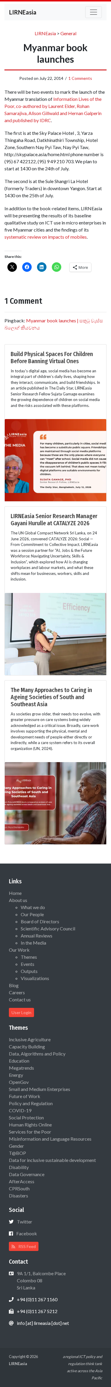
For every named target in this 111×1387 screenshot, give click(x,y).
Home (15, 893)
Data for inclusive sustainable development (52, 1160)
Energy (16, 1075)
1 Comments (80, 78)
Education (19, 1060)
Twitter (24, 1221)
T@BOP (17, 1153)
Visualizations (35, 978)
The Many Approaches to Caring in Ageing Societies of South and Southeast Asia (51, 697)
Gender (16, 1146)
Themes (29, 957)
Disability (19, 1167)
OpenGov (19, 1082)
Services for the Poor (30, 1131)
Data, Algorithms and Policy (37, 1053)
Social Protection (26, 1117)
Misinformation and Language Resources (50, 1139)
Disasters (18, 1195)
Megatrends (21, 1068)
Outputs (29, 971)
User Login (21, 1012)
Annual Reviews (36, 935)
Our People (32, 914)
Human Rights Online (30, 1124)
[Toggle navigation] (93, 12)
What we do (33, 907)
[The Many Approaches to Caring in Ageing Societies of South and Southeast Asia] (55, 802)
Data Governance (26, 1174)
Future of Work (24, 1096)
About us (18, 900)
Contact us (20, 999)
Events (27, 964)
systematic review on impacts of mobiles (45, 237)
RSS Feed (26, 1246)
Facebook (26, 1233)
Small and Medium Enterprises (39, 1089)
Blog (14, 985)
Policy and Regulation (31, 1103)
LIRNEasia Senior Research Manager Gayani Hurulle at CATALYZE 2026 (54, 520)
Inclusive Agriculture (30, 1039)
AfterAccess (21, 1181)
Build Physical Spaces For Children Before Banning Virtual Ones (52, 357)
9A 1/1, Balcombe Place (41, 1280)
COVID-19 (20, 1110)
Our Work (19, 950)
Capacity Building (27, 1046)
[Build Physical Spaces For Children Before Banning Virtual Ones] (55, 459)
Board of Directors (40, 921)
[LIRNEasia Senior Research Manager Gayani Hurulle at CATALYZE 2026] (55, 633)
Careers (17, 992)
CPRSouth (19, 1188)
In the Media (33, 942)
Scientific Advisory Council (48, 928)
